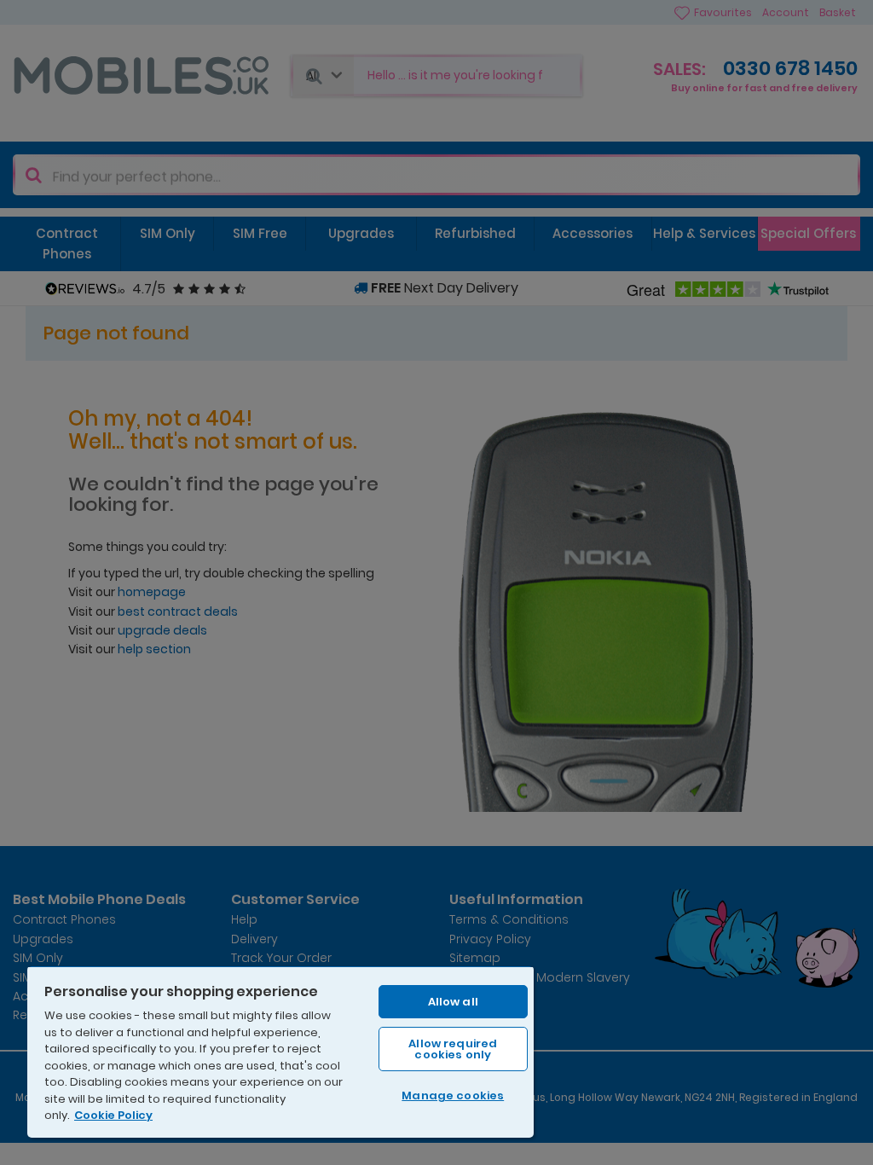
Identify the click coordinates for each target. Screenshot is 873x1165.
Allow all (453, 1002)
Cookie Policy (113, 1115)
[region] (280, 1051)
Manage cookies (453, 1095)
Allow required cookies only (452, 1049)
